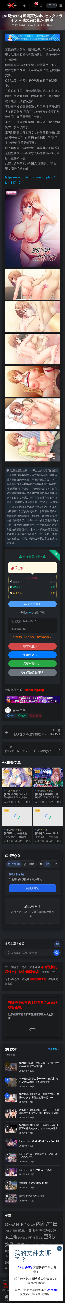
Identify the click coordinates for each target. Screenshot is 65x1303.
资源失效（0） (32, 655)
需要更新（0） (32, 664)
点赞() (37, 715)
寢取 (41, 1237)
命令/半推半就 (42, 1230)
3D (38, 829)
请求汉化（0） (32, 646)
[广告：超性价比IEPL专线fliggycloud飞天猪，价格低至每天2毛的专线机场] (32, 39)
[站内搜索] (30, 5)
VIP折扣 (34, 577)
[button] (24, 5)
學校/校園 (33, 1237)
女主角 (11, 1237)
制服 (7, 1230)
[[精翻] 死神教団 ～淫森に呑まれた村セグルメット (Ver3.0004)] (48, 777)
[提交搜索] (56, 953)
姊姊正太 (22, 1237)
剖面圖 (13, 1230)
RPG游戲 (41, 790)
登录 (55, 5)
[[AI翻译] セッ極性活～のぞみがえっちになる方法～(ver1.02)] (17, 816)
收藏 (23, 715)
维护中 (16, 790)
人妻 (33, 1224)
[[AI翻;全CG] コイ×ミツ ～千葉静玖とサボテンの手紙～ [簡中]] (17, 777)
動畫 (21, 1230)
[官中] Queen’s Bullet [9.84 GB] (47, 834)
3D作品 (10, 1224)
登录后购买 (34, 604)
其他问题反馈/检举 (32, 672)
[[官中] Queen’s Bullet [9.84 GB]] (48, 816)
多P (55, 1230)
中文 (33, 25)
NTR (19, 1224)
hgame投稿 (19, 710)
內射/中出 (47, 1223)
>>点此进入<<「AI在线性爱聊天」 (32, 636)
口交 (28, 1230)
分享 (11, 715)
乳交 (27, 1224)
